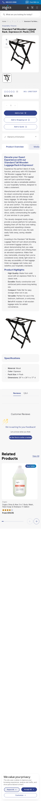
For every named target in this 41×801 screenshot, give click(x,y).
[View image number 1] (7, 78)
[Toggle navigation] (37, 7)
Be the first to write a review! (20, 437)
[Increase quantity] (15, 105)
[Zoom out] (6, 44)
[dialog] (20, 786)
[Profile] (27, 7)
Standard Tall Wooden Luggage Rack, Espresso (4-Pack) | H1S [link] (31, 21)
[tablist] (20, 147)
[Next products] (36, 521)
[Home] (6, 7)
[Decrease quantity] (6, 105)
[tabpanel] (20, 266)
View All (35, 456)
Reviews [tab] (17, 393)
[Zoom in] (6, 39)
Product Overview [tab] (15, 147)
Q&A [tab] (26, 393)
